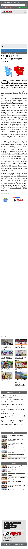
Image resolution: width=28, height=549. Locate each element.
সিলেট (8, 46)
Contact (7, 528)
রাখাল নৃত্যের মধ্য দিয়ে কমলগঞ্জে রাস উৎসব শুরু (11, 404)
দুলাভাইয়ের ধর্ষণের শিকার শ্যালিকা (8, 395)
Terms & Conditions (10, 526)
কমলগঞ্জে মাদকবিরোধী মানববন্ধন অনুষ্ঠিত (10, 407)
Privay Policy (8, 524)
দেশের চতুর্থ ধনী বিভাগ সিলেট (7, 413)
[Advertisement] (14, 28)
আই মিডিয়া (11, 544)
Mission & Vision (16, 523)
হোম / (5, 46)
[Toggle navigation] (25, 11)
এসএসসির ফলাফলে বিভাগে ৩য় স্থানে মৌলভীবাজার (12, 424)
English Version (22, 7)
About (6, 523)
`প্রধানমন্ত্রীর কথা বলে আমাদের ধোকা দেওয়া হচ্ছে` (11, 402)
